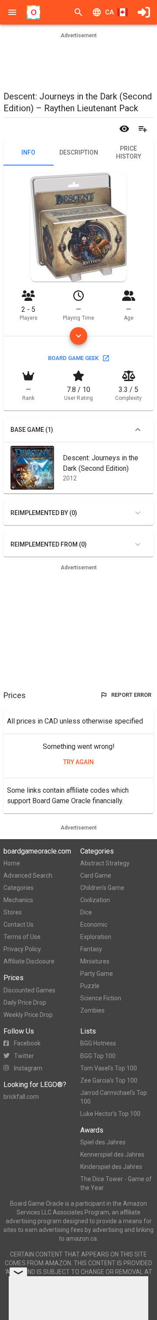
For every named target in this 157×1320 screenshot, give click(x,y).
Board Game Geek (73, 358)
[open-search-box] (78, 12)
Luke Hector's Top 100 (110, 1113)
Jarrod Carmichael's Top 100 (113, 1097)
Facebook (27, 1043)
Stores (12, 912)
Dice (86, 912)
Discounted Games (29, 990)
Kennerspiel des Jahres (112, 1154)
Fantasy (91, 949)
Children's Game (102, 887)
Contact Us (18, 924)
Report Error (131, 695)
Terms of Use (22, 936)
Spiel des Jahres (103, 1142)
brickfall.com (21, 1096)
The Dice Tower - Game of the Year (116, 1183)
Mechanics (18, 900)
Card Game (95, 875)
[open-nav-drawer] (12, 12)
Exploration (95, 936)
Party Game (96, 973)
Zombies (92, 1010)
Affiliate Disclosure (29, 961)
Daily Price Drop (24, 1002)
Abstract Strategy (105, 863)
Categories (18, 887)
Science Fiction (100, 998)
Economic (93, 924)
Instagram (28, 1068)
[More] (78, 336)
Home (11, 863)
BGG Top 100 (98, 1055)
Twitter (24, 1055)
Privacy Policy (22, 949)
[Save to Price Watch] (124, 128)
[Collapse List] (138, 429)
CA (109, 12)
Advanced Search (27, 875)
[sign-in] (144, 12)
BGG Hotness (98, 1043)
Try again (78, 762)
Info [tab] (28, 152)
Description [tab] (78, 152)
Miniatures (94, 961)
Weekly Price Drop (28, 1014)
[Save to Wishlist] (142, 128)
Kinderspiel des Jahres (111, 1166)
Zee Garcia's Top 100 (108, 1080)
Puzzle (89, 985)
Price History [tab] (128, 152)
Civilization (95, 900)
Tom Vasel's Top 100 (108, 1068)
